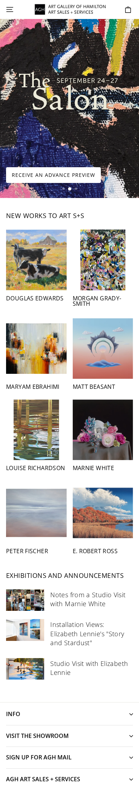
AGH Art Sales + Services (43, 779)
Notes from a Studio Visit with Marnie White (87, 599)
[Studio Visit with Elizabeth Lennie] (25, 669)
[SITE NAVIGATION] (10, 9)
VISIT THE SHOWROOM (37, 736)
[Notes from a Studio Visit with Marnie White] (25, 600)
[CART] (128, 10)
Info (13, 714)
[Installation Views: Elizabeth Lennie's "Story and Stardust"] (25, 630)
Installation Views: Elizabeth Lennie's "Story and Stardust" (87, 633)
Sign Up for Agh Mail (39, 757)
